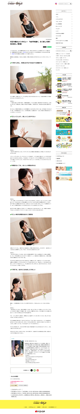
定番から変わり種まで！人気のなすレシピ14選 (67, 101)
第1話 (24, 52)
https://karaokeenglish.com (30, 359)
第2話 (13, 53)
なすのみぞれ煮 (65, 95)
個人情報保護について (61, 163)
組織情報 (58, 158)
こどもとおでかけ (65, 80)
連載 (57, 38)
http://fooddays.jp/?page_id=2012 (32, 362)
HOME (25, 407)
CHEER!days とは (60, 156)
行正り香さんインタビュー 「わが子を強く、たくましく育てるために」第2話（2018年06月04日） (30, 391)
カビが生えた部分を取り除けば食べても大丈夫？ (67, 84)
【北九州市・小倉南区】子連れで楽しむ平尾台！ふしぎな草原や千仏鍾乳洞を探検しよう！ (67, 78)
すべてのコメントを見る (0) (23, 385)
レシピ (63, 97)
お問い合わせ (44, 407)
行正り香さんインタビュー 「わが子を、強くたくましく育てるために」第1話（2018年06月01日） (30, 393)
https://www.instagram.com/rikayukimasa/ (34, 356)
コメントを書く (14, 385)
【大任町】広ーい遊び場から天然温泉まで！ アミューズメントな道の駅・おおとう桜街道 (67, 90)
